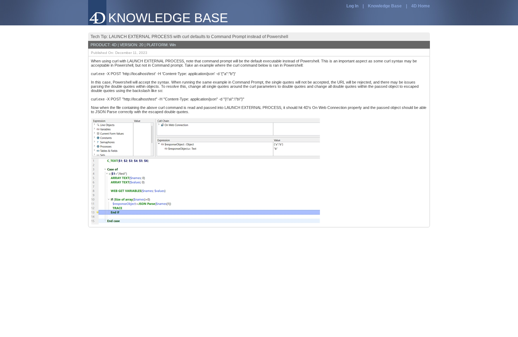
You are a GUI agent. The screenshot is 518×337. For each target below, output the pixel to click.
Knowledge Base (385, 6)
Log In (352, 6)
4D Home (420, 6)
